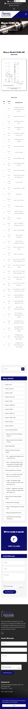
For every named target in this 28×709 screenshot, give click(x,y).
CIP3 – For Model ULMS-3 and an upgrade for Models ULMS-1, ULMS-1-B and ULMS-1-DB (15, 464)
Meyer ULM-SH (10, 388)
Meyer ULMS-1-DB (10, 417)
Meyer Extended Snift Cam (14, 512)
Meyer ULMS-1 (9, 409)
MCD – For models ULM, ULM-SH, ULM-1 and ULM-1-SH (15, 475)
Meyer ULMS (9, 401)
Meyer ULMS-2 (9, 421)
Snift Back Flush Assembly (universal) (14, 517)
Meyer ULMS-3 (9, 425)
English (18, 1)
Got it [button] (14, 705)
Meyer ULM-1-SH (10, 397)
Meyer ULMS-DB (10, 405)
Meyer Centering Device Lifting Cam (15, 507)
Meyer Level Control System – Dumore (15, 435)
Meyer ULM (9, 384)
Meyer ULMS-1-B (10, 413)
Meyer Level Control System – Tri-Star (15, 441)
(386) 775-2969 (15, 5)
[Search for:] (14, 369)
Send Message (9, 592)
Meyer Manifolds (10, 446)
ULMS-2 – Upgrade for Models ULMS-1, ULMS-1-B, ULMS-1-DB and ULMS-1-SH (15, 490)
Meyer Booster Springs (13, 502)
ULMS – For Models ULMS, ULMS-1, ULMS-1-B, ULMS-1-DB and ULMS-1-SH (15, 482)
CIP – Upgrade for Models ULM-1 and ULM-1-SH (15, 457)
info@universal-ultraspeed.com (14, 3)
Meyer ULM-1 (9, 393)
